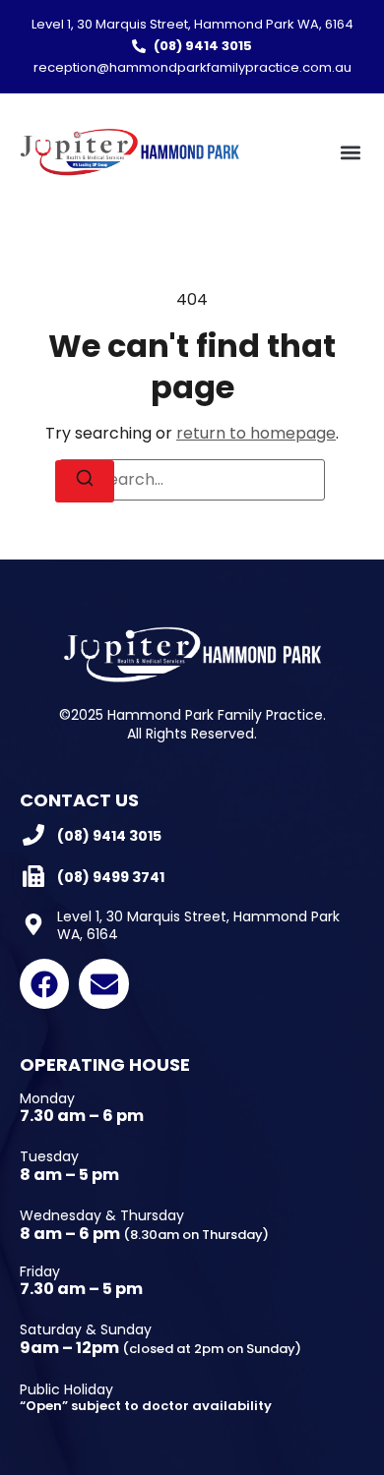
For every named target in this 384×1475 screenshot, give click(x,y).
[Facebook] (44, 983)
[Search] (84, 481)
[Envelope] (103, 983)
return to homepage (256, 433)
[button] (350, 152)
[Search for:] (192, 480)
